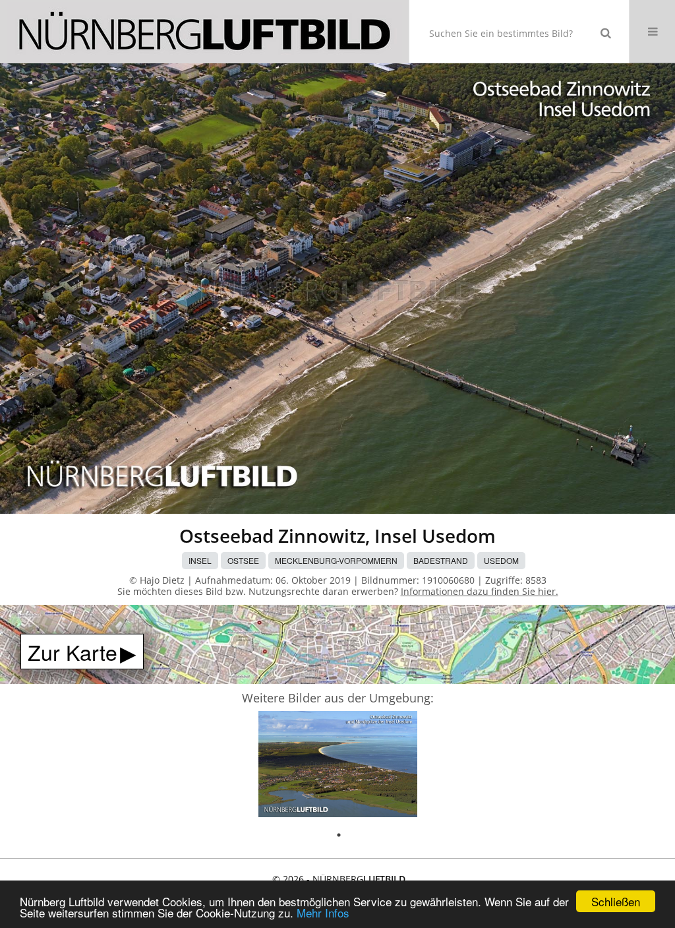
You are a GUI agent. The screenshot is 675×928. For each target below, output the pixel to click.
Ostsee (243, 560)
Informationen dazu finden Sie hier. (479, 591)
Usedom (501, 560)
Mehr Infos (323, 912)
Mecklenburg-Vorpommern (336, 560)
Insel (200, 560)
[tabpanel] (337, 766)
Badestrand (440, 560)
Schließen (615, 901)
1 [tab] (338, 835)
